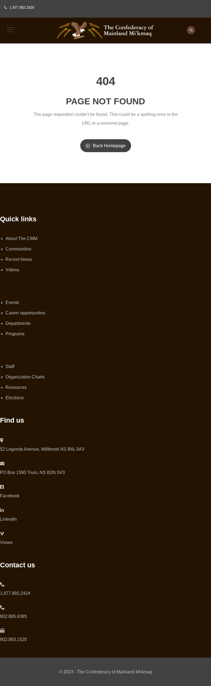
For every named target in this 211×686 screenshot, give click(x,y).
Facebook (10, 495)
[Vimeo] (2, 533)
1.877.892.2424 (15, 593)
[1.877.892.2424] (2, 584)
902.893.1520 (13, 639)
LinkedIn (8, 519)
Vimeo (6, 542)
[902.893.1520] (2, 630)
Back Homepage (109, 145)
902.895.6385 (13, 616)
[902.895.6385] (2, 607)
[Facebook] (2, 487)
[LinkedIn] (2, 510)
